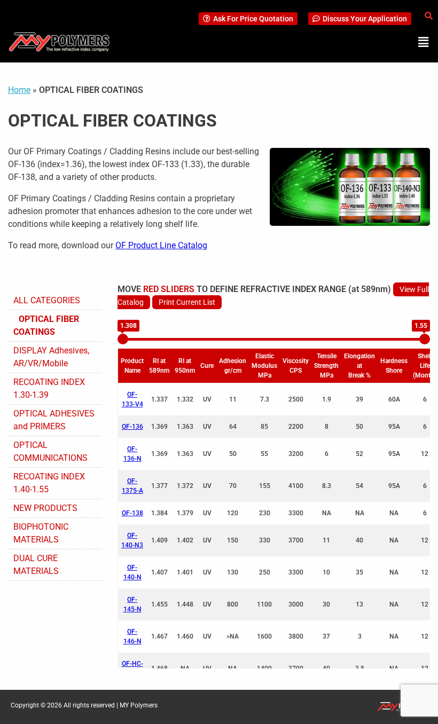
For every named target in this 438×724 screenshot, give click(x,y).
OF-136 (132, 426)
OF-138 (132, 513)
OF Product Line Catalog (161, 245)
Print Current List (187, 302)
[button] (423, 42)
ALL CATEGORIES (46, 300)
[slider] (123, 339)
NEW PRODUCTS (45, 508)
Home (19, 90)
